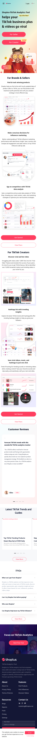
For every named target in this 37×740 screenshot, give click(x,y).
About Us (5, 686)
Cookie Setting (30, 735)
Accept (29, 732)
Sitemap (4, 718)
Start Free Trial (18, 643)
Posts (3, 711)
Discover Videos (23, 693)
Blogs (4, 704)
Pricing (4, 714)
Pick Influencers (23, 689)
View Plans (18, 245)
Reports (4, 707)
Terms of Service (7, 693)
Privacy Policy (6, 689)
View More (19, 559)
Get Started (18, 237)
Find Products (22, 686)
